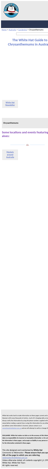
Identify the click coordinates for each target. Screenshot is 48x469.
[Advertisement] (24, 73)
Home (4, 30)
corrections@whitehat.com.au (11, 428)
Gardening (22, 30)
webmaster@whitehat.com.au (14, 458)
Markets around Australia (10, 154)
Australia (12, 30)
